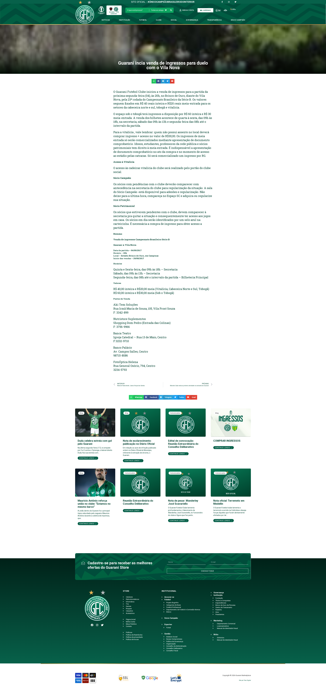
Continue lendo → (88, 458)
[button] (154, 81)
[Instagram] (97, 625)
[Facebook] (92, 625)
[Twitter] (102, 625)
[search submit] (171, 10)
